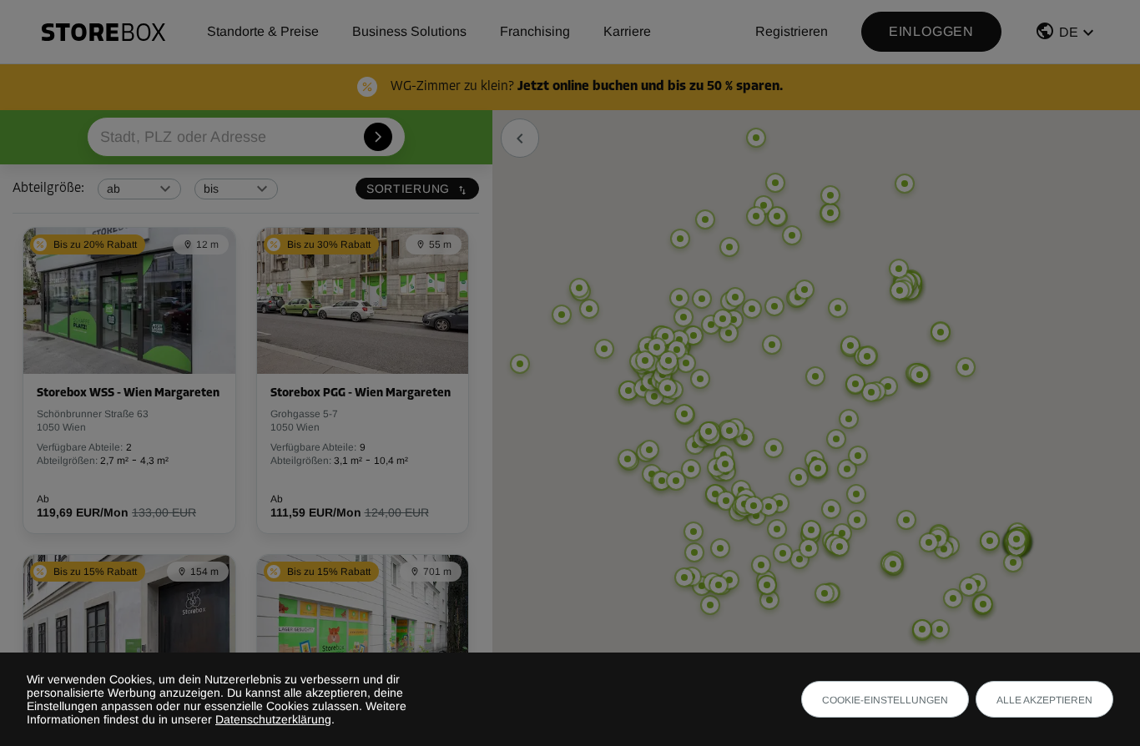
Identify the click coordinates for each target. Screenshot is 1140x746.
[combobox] (246, 137)
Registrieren (791, 31)
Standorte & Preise (263, 31)
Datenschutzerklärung (273, 719)
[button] (1066, 35)
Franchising (535, 31)
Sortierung (408, 188)
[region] (816, 427)
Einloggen (931, 31)
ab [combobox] (113, 188)
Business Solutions (409, 31)
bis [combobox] (211, 188)
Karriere (627, 31)
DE (1068, 32)
